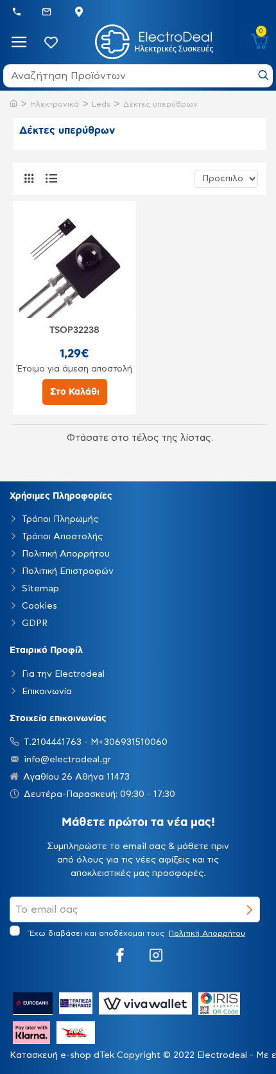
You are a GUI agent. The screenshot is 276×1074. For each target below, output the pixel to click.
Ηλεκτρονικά (54, 104)
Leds (101, 104)
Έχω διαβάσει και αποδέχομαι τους (135, 933)
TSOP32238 (74, 330)
